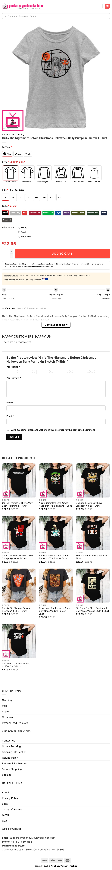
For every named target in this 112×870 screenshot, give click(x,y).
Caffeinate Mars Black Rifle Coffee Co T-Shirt (16, 665)
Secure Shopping (12, 769)
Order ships (56, 299)
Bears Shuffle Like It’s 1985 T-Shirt (91, 557)
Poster (6, 711)
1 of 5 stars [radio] (11, 371)
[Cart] (107, 6)
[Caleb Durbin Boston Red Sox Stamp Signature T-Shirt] (19, 533)
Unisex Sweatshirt (77, 181)
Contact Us (8, 740)
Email (10, 416)
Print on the (9, 227)
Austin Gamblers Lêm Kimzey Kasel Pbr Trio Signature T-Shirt (55, 504)
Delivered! (105, 299)
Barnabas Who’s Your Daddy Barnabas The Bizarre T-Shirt (54, 557)
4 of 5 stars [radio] (61, 371)
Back (23, 232)
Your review (13, 378)
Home (5, 134)
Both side (26, 236)
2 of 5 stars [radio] (26, 371)
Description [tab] (8, 308)
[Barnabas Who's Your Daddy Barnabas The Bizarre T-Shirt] (56, 533)
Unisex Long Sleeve (44, 182)
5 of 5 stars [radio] (81, 371)
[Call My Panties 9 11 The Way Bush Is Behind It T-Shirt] (19, 480)
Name (10, 402)
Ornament (8, 717)
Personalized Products (15, 723)
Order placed (8, 299)
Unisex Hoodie (61, 181)
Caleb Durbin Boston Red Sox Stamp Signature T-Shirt (17, 557)
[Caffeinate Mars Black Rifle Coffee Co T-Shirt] (19, 641)
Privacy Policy (10, 798)
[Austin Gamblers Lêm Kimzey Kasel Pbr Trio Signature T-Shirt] (56, 480)
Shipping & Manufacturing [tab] (31, 308)
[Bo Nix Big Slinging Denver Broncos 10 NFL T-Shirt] (19, 586)
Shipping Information (14, 752)
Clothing (7, 700)
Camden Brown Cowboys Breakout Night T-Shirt (89, 504)
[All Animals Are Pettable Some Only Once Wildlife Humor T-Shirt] (56, 586)
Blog (4, 820)
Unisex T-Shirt (10, 182)
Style (5, 162)
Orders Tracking (11, 746)
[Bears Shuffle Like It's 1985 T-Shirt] (93, 533)
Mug (4, 705)
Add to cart (62, 253)
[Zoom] (6, 127)
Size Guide (19, 190)
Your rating (13, 366)
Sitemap (6, 774)
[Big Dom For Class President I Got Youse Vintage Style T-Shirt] (93, 586)
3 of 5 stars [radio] (43, 371)
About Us (7, 792)
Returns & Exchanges (14, 763)
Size (5, 189)
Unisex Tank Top (94, 181)
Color (5, 206)
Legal (5, 803)
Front (24, 227)
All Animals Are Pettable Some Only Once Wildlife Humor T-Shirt (54, 611)
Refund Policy (10, 757)
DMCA (5, 815)
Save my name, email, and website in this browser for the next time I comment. (53, 429)
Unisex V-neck (27, 181)
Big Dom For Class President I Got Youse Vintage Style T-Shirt (92, 609)
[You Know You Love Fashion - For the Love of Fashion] (22, 6)
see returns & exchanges (43, 266)
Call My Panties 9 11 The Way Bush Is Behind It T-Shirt (17, 504)
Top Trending (17, 134)
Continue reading (55, 324)
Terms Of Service (12, 809)
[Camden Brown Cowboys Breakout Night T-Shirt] (93, 480)
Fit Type (7, 147)
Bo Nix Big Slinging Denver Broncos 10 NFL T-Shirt (16, 609)
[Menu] (98, 6)
